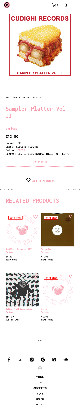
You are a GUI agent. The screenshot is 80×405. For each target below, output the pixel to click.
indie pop (37, 97)
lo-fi (66, 153)
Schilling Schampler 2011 (19, 249)
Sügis (44, 309)
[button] (55, 5)
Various (17, 127)
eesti (21, 153)
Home (7, 97)
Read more (11, 259)
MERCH (40, 399)
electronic (35, 153)
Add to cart (13, 319)
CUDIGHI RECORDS (27, 146)
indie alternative (21, 97)
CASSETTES (40, 387)
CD (40, 382)
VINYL (40, 376)
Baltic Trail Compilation (19, 309)
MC (18, 143)
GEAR (40, 393)
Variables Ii (48, 249)
